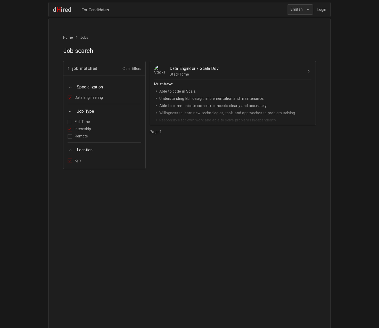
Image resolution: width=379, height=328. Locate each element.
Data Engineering (89, 97)
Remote (81, 136)
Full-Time (82, 122)
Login (321, 9)
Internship (83, 129)
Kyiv (78, 160)
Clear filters (131, 69)
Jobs (84, 37)
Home (68, 37)
